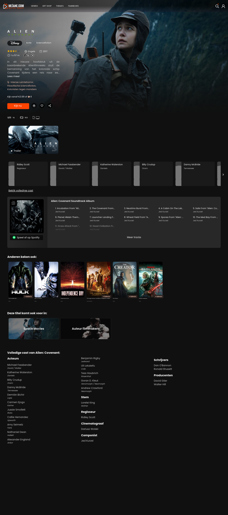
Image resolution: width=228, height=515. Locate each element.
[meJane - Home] (13, 6)
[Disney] (14, 43)
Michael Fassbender (19, 366)
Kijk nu (18, 105)
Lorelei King (88, 404)
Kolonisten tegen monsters (22, 89)
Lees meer (13, 76)
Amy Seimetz (15, 426)
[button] (34, 6)
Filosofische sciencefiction (21, 85)
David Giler (160, 380)
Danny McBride (16, 389)
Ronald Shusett (163, 369)
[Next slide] (223, 174)
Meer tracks (134, 237)
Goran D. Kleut (93, 382)
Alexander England (18, 441)
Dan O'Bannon (162, 365)
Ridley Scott (88, 417)
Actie (28, 42)
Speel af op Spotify (28, 237)
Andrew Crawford (91, 389)
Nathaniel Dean (16, 433)
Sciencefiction (43, 42)
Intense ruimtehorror (22, 82)
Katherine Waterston (19, 374)
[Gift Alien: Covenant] (34, 106)
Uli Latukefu (88, 367)
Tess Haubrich (89, 374)
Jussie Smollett (16, 411)
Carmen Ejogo (16, 404)
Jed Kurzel (87, 440)
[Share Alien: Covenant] (50, 106)
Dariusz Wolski (89, 429)
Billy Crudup (14, 381)
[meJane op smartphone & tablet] (34, 118)
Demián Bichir (15, 396)
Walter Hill (160, 384)
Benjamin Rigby (90, 360)
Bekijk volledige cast (20, 190)
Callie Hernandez (17, 418)
